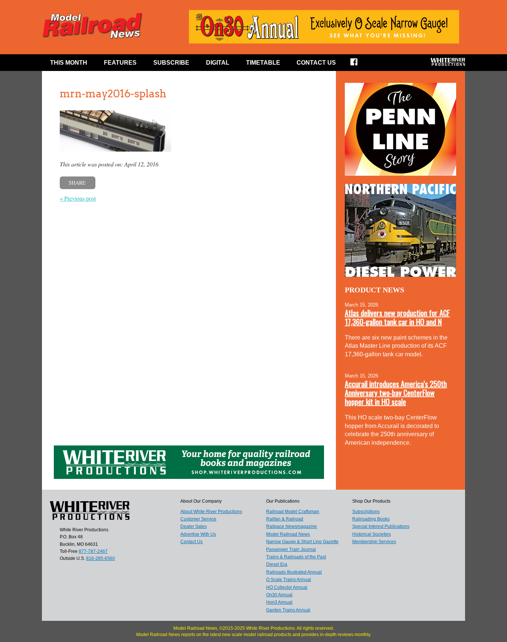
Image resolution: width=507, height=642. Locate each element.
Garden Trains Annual (288, 610)
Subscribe (171, 62)
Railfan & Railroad (284, 519)
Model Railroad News (288, 534)
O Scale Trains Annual (288, 579)
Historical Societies (371, 534)
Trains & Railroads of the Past (296, 557)
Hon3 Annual (279, 602)
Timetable (263, 62)
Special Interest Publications (380, 526)
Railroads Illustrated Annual (294, 572)
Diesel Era (276, 564)
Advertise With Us (198, 534)
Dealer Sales (193, 526)
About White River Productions (211, 511)
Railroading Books (371, 519)
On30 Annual (279, 594)
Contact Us (316, 62)
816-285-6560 (100, 558)
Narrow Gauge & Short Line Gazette (302, 541)
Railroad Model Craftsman (292, 511)
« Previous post (78, 198)
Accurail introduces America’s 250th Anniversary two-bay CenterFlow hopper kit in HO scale (396, 392)
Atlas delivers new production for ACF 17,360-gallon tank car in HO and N (397, 317)
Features (120, 62)
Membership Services (374, 541)
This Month (68, 62)
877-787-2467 (93, 551)
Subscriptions (366, 511)
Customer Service (198, 519)
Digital (217, 62)
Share (77, 182)
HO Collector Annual (286, 587)
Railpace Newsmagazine (291, 526)
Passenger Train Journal (291, 549)
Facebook (358, 64)
